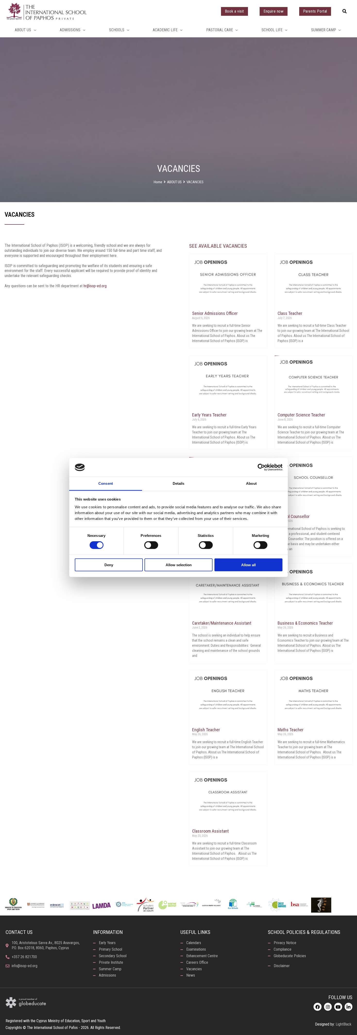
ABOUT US (174, 182)
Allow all (248, 565)
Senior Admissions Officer (215, 313)
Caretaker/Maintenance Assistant (221, 623)
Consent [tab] (105, 483)
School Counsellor (294, 516)
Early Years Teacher (209, 414)
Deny (108, 565)
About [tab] (251, 483)
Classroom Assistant (210, 831)
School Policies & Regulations (304, 932)
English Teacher (206, 729)
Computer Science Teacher (301, 414)
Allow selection (179, 565)
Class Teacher (290, 313)
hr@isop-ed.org (95, 286)
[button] (344, 11)
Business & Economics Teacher (305, 623)
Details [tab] (179, 483)
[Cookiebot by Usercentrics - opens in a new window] (261, 467)
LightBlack (343, 1024)
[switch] (151, 545)
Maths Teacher (291, 729)
